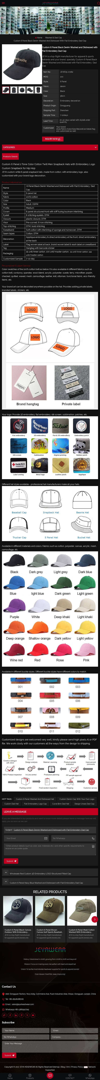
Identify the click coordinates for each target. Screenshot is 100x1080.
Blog (63, 1067)
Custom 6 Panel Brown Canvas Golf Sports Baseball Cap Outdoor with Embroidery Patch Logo (49, 931)
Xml (68, 1067)
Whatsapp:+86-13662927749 (17, 1009)
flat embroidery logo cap (35, 804)
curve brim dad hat (60, 804)
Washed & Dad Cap (53, 38)
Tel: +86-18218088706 (14, 999)
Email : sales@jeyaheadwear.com (19, 1004)
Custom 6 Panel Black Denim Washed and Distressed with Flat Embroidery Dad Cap (51, 830)
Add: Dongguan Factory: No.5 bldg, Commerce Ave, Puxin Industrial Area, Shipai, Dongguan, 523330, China (50, 994)
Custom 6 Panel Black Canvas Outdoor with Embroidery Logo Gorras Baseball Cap (18, 931)
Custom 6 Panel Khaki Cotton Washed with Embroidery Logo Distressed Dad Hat (81, 931)
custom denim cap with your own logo (77, 799)
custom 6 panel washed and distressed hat (35, 799)
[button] (95, 919)
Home (39, 38)
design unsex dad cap (84, 804)
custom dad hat (11, 804)
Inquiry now (51, 139)
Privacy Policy (77, 1067)
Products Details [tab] (10, 156)
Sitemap (56, 1067)
